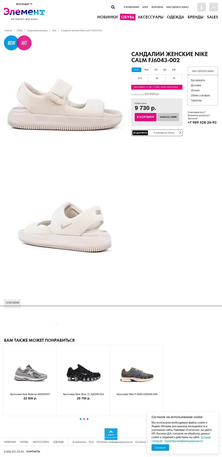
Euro (136, 70)
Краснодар (23, 4)
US (155, 70)
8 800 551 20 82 (14, 451)
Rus (146, 70)
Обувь (24, 442)
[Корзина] (213, 7)
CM (173, 70)
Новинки (10, 442)
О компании (131, 7)
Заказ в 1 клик (168, 117)
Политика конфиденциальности (115, 442)
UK (164, 70)
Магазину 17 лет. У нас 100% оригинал (156, 87)
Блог (145, 7)
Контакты (157, 7)
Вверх (111, 435)
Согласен (160, 447)
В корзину (146, 117)
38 (157, 78)
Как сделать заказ (177, 7)
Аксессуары (41, 442)
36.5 (140, 78)
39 (174, 78)
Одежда (58, 442)
